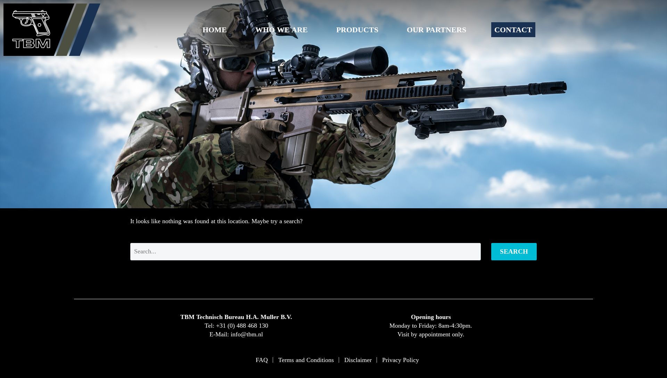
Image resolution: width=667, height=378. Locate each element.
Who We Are (281, 29)
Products (357, 29)
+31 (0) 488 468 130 (242, 325)
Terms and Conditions (306, 359)
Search (514, 251)
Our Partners (436, 29)
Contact (513, 29)
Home (215, 29)
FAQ (262, 359)
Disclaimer (358, 359)
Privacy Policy (400, 359)
